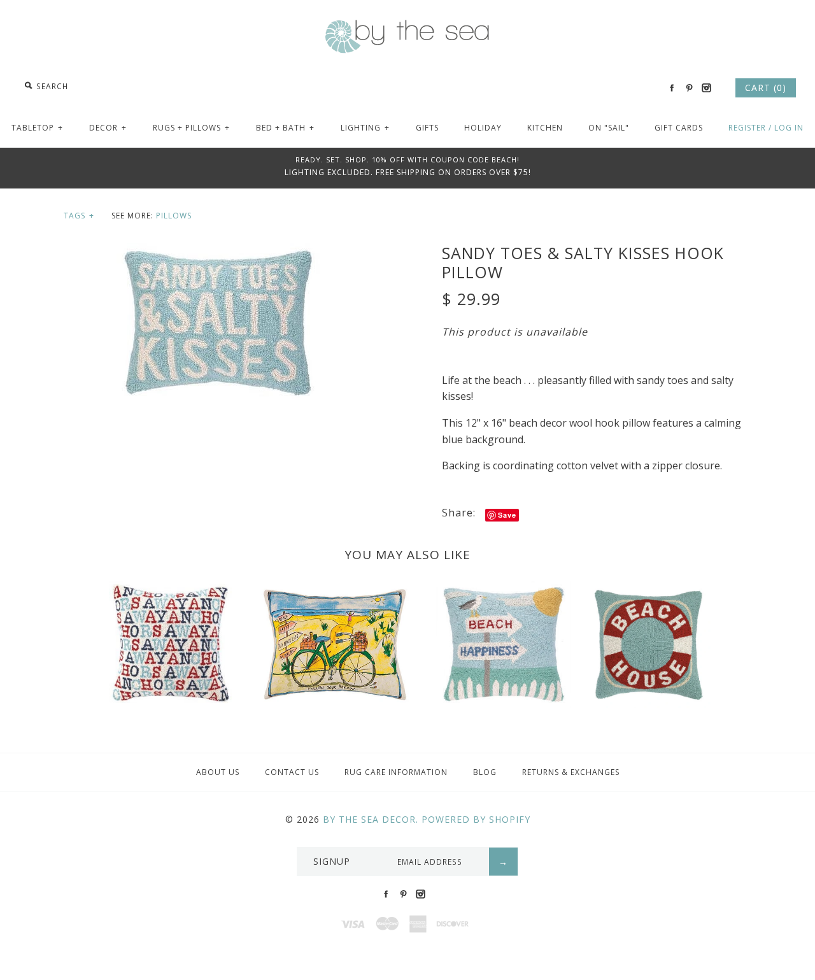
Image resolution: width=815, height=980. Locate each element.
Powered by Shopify (476, 819)
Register (747, 127)
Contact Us (292, 772)
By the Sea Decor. (370, 819)
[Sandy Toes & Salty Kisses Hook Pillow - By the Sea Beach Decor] (218, 251)
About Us (217, 772)
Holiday (483, 127)
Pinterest (689, 88)
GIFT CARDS (679, 127)
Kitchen (545, 127)
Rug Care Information (396, 772)
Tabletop (37, 127)
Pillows (174, 215)
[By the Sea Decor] (407, 27)
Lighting (365, 127)
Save (507, 515)
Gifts (427, 127)
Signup (331, 861)
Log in (789, 127)
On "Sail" (608, 127)
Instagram (706, 88)
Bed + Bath (285, 127)
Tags (79, 215)
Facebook (672, 88)
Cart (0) (765, 88)
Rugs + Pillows (191, 127)
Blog (485, 772)
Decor (108, 127)
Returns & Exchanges (571, 772)
